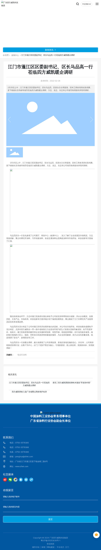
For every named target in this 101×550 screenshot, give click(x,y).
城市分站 (35, 547)
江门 (67, 547)
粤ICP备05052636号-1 (50, 540)
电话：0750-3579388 (19, 447)
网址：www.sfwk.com (19, 466)
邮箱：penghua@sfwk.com (21, 456)
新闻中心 (15, 55)
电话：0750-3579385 (19, 443)
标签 (43, 547)
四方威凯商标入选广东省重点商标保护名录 (29, 392)
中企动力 (60, 547)
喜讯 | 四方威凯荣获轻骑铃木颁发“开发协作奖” (72, 382)
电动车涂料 (22, 355)
